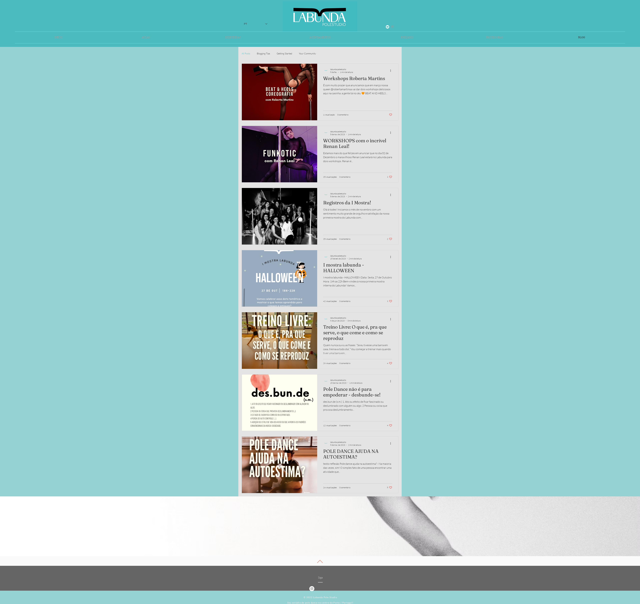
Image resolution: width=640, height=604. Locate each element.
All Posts (246, 53)
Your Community (307, 53)
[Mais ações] (392, 71)
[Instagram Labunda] (392, 27)
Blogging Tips (263, 53)
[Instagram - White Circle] (311, 588)
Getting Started (284, 53)
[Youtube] (387, 27)
